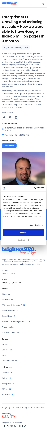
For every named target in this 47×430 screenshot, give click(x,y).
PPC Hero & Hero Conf (12, 305)
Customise (22, 240)
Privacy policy (8, 327)
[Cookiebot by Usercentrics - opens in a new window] (34, 188)
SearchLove (7, 316)
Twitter (5, 378)
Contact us (7, 350)
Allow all (23, 232)
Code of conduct (9, 360)
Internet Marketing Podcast (14, 321)
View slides (9, 145)
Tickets (5, 344)
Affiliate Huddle (8, 310)
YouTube (6, 394)
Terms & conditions (10, 332)
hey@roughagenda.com (11, 282)
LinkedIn (5, 372)
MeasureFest (7, 299)
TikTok (5, 389)
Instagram (6, 383)
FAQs (4, 355)
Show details (35, 225)
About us (6, 294)
